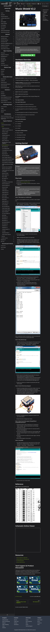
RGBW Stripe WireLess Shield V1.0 (7, 165)
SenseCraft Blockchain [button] (5, 87)
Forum (27, 624)
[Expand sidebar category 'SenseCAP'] (13, 15)
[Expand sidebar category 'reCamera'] (13, 63)
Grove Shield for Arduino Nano (8, 162)
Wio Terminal (3, 27)
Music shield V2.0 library (25, 182)
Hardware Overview (45, 9)
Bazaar (27, 619)
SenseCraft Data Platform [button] (5, 84)
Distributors (16, 624)
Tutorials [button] (3, 236)
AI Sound (2, 93)
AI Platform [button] (34, 3)
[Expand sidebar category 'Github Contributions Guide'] (13, 116)
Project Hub (16, 621)
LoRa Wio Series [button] (4, 38)
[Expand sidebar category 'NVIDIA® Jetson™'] (13, 56)
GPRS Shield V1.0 (5, 190)
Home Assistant (4, 106)
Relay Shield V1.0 (5, 201)
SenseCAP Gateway (4, 40)
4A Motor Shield (5, 131)
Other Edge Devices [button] (4, 65)
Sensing (7, 11)
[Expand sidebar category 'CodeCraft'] (13, 80)
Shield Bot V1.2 (5, 227)
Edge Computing (7, 50)
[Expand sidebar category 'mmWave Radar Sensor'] (13, 18)
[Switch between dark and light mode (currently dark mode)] (40, 4)
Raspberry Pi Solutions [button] (5, 45)
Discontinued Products (7, 243)
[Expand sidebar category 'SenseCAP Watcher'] (13, 16)
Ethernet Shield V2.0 (6, 185)
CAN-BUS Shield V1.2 (6, 229)
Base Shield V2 (4, 133)
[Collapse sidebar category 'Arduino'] (13, 123)
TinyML (2, 108)
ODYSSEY (2, 61)
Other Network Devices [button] (5, 48)
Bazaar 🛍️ (28, 3)
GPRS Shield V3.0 (5, 194)
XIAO (2, 20)
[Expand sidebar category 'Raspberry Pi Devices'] (13, 54)
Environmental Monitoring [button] (6, 98)
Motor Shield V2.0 (5, 140)
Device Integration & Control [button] (6, 97)
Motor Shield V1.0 (5, 175)
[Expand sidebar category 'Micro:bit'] (13, 241)
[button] (23, 3)
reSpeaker (3, 28)
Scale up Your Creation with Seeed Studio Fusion (7, 118)
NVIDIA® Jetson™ (4, 56)
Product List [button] (3, 245)
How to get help (29, 621)
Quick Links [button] (7, 3)
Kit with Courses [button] (5, 238)
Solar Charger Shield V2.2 (6, 157)
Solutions (7, 89)
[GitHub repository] (38, 4)
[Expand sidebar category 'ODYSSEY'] (13, 61)
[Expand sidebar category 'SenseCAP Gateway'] (13, 40)
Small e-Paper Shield (6, 208)
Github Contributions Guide (6, 116)
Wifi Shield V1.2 (5, 220)
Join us (39, 621)
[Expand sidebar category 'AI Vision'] (13, 92)
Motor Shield (4, 176)
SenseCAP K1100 (4, 41)
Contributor (26, 0)
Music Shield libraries (21, 562)
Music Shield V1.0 (5, 197)
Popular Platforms (7, 121)
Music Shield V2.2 (5, 145)
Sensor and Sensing (6, 621)
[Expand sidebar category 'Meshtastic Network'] (13, 36)
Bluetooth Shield (5, 173)
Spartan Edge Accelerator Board (8, 159)
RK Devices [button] (3, 52)
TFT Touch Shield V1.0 (6, 213)
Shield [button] (3, 126)
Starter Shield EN (5, 211)
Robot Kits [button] (3, 69)
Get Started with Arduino (6, 124)
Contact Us (40, 622)
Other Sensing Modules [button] (5, 30)
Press (39, 624)
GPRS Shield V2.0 (5, 192)
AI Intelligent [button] (3, 95)
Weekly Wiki (7, 8)
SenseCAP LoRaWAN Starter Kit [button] (6, 43)
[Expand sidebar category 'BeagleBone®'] (13, 60)
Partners (15, 622)
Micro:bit (2, 241)
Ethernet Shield (5, 187)
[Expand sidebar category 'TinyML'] (13, 108)
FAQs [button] (15, 3)
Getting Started (7, 6)
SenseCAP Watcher (4, 16)
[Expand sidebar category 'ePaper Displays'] (13, 23)
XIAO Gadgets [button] (3, 21)
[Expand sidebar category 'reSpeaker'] (13, 29)
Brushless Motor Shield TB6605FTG (6, 143)
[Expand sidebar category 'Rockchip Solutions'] (13, 47)
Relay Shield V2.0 (5, 203)
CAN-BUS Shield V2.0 (6, 135)
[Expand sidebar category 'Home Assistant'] (13, 106)
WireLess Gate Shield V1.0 (7, 168)
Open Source (3, 110)
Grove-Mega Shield (5, 148)
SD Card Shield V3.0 (5, 206)
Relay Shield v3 (5, 153)
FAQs (27, 622)
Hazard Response (4, 100)
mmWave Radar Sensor (5, 18)
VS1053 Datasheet (20, 560)
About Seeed (3, 247)
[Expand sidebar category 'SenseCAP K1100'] (13, 41)
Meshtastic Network (4, 36)
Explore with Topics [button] (10, 3)
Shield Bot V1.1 (5, 225)
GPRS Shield (4, 189)
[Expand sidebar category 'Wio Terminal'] (13, 27)
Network (7, 34)
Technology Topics (7, 104)
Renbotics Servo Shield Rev (7, 167)
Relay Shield (4, 199)
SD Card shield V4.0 (5, 155)
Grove (2, 13)
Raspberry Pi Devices (5, 54)
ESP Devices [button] (3, 58)
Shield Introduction (5, 128)
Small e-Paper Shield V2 (6, 234)
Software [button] (2, 74)
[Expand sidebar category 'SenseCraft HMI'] (13, 86)
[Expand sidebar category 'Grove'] (13, 13)
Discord (15, 619)
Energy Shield (4, 138)
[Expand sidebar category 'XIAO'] (13, 20)
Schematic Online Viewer (45, 16)
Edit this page (19, 596)
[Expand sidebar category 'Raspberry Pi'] (13, 240)
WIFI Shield (4, 215)
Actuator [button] (2, 71)
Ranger (22, 0)
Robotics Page (7, 67)
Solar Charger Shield (6, 210)
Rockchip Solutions (4, 47)
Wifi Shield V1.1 (5, 218)
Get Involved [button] (18, 3)
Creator (19, 0)
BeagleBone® (3, 59)
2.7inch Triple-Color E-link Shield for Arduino (8, 171)
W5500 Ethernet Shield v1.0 (7, 160)
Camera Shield (4, 137)
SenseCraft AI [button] (3, 78)
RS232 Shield (4, 152)
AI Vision (2, 91)
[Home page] (16, 6)
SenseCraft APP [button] (4, 82)
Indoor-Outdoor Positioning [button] (6, 102)
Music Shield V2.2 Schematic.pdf (23, 559)
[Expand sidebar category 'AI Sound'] (13, 93)
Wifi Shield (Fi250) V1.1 (6, 222)
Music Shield (4, 196)
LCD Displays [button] (3, 25)
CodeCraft (3, 80)
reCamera (3, 63)
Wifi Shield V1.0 (5, 217)
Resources (44, 17)
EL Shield (3, 231)
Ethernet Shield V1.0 (6, 183)
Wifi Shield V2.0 (5, 224)
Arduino (2, 123)
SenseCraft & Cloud (7, 76)
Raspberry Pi (3, 239)
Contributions (7, 114)
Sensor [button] (2, 72)
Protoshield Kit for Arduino (7, 150)
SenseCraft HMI (4, 85)
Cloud (3, 626)
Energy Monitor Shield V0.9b (7, 182)
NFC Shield (4, 180)
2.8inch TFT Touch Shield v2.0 (7, 130)
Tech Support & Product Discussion (45, 20)
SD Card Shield (5, 204)
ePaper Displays (4, 23)
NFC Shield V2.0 (5, 146)
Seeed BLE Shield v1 (5, 232)
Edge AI (2, 111)
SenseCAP (3, 14)
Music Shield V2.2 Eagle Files (22, 557)
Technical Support (29, 626)
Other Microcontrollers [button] (5, 32)
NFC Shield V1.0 (5, 178)
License (2, 249)
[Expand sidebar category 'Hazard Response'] (13, 100)
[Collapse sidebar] (7, 615)
